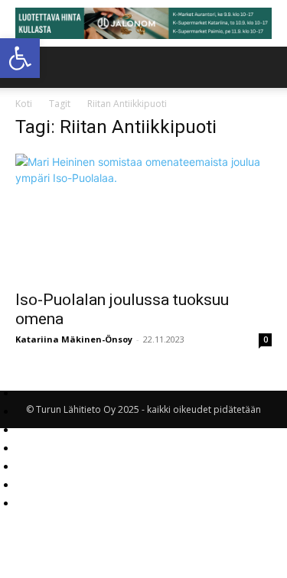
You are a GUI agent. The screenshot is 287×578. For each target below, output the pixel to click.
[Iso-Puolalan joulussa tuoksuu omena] (143, 217)
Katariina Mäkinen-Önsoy (73, 339)
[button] (20, 58)
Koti (23, 103)
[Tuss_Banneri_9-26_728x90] (143, 23)
